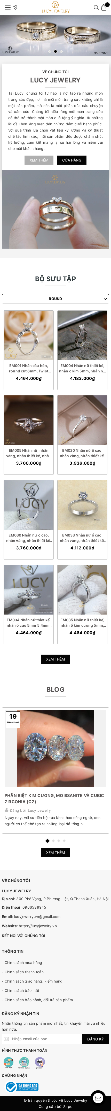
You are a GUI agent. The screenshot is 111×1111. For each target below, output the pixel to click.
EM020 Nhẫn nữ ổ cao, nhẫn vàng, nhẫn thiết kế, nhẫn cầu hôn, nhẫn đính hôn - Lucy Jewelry (82, 453)
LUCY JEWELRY (55, 80)
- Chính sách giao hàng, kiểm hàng (32, 981)
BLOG (55, 689)
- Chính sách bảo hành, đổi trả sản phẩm (37, 1000)
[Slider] (55, 35)
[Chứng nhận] (21, 1087)
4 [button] (64, 841)
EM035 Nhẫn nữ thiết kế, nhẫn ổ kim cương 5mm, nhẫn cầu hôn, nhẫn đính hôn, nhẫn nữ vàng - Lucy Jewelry (82, 623)
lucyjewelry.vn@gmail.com (37, 916)
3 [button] (61, 51)
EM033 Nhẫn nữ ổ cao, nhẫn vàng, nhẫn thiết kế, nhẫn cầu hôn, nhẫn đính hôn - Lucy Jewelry (82, 538)
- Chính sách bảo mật (20, 990)
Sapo (67, 1106)
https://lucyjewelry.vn (38, 926)
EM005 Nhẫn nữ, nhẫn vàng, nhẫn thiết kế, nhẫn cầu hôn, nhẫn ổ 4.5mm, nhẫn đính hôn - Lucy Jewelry (28, 453)
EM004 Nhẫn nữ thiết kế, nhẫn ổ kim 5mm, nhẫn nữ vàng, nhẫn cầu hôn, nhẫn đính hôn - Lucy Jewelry (82, 368)
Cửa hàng (71, 160)
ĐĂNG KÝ (95, 1039)
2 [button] (55, 51)
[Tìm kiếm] (96, 7)
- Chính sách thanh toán (23, 972)
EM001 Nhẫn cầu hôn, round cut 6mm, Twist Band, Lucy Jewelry (28, 368)
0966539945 (34, 907)
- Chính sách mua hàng (22, 962)
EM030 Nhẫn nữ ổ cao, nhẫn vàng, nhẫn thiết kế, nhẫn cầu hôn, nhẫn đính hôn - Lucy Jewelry (28, 538)
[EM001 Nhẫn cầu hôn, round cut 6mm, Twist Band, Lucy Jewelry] (28, 335)
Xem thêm (39, 160)
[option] (55, 35)
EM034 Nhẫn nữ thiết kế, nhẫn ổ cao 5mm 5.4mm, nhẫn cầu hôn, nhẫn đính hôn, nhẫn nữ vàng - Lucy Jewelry (28, 623)
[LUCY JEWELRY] (55, 7)
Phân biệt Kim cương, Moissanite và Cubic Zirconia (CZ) (54, 798)
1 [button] (49, 51)
